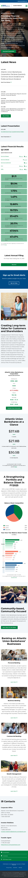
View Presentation (5, 136)
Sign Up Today (14, 283)
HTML (21, 156)
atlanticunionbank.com (22, 1)
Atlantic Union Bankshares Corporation (13, 864)
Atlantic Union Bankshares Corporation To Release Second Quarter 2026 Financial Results (13, 102)
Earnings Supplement (6, 162)
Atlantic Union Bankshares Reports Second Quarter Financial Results (13, 94)
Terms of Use (21, 876)
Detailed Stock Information (14, 408)
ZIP (26, 169)
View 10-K (14, 264)
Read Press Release (5, 82)
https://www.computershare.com (10, 844)
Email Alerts (6, 852)
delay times (21, 873)
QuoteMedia (16, 872)
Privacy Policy (9, 867)
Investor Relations (17, 5)
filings (5, 244)
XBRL (2, 169)
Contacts (5, 856)
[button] (26, 5)
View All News (6, 115)
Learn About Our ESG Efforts (9, 627)
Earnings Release (5, 156)
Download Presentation (8, 51)
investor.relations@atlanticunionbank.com (13, 831)
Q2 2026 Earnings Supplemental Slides (12, 131)
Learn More (13, 682)
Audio (25, 159)
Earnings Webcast (5, 159)
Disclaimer (15, 867)
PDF (26, 156)
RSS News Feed (7, 859)
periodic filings (14, 577)
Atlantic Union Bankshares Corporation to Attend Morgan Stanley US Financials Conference (13, 110)
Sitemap (20, 867)
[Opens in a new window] (14, 655)
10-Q (2, 166)
